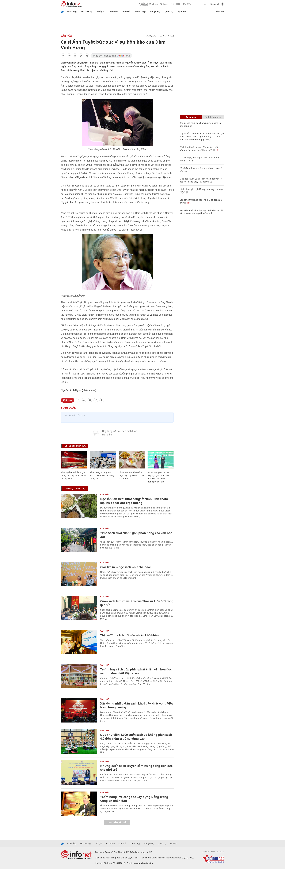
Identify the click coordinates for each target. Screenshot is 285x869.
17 (216, 150)
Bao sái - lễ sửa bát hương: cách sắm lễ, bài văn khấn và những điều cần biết (201, 212)
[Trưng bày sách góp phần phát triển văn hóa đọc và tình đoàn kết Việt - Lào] (79, 676)
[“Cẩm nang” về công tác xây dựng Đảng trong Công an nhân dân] (79, 804)
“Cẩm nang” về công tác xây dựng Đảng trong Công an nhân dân (134, 799)
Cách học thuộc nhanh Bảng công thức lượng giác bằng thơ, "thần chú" (199, 148)
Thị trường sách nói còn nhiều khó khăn (129, 635)
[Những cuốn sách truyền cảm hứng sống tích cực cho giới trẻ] (79, 772)
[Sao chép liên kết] (81, 55)
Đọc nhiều (191, 117)
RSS (222, 11)
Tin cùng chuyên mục (75, 488)
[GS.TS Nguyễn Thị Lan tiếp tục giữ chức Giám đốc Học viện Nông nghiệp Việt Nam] (161, 459)
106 (188, 202)
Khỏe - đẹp (140, 11)
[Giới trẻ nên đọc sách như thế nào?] (79, 574)
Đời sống (72, 11)
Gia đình (114, 11)
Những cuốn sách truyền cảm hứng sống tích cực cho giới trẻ (136, 768)
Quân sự (169, 11)
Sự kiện (182, 11)
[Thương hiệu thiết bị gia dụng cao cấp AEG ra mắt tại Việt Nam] (74, 459)
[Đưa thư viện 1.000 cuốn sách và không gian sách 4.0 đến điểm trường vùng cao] (79, 741)
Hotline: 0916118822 (171, 4)
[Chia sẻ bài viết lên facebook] (63, 55)
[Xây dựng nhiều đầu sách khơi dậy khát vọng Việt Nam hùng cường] (79, 710)
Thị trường (86, 11)
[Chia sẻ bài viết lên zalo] (69, 55)
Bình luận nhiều (213, 117)
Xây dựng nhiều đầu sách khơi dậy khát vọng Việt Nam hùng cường (136, 705)
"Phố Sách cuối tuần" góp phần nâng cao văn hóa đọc (136, 535)
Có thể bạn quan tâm (75, 445)
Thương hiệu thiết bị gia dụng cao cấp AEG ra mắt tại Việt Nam (73, 475)
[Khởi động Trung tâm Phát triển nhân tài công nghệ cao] (103, 459)
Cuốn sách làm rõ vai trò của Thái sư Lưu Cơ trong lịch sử (137, 603)
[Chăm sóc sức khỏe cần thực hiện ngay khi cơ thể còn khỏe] (132, 459)
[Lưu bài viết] (87, 55)
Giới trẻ (126, 11)
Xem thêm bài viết (117, 822)
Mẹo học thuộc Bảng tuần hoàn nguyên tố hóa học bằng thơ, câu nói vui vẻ (201, 180)
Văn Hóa (66, 35)
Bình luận (67, 400)
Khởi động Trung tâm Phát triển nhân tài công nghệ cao (102, 475)
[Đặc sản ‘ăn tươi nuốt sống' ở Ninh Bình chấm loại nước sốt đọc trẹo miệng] (79, 506)
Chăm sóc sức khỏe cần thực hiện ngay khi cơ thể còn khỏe (131, 475)
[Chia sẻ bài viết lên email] (75, 55)
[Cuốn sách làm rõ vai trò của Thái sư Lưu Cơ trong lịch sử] (79, 608)
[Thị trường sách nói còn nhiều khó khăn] (79, 642)
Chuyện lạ (155, 11)
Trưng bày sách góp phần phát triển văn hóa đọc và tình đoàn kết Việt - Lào (136, 671)
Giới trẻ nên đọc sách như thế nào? (126, 567)
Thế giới (101, 11)
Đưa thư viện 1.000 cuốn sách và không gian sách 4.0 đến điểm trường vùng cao (136, 737)
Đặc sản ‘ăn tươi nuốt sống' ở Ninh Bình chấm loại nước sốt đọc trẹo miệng (134, 501)
